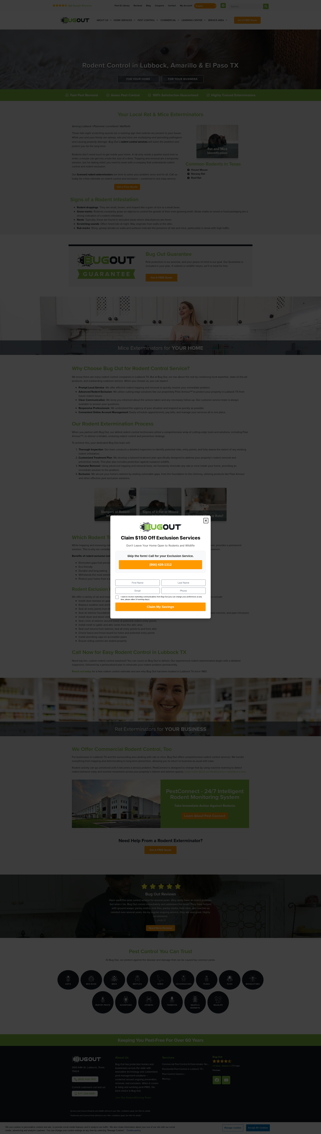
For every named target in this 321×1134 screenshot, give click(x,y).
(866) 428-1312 (160, 564)
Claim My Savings (160, 606)
